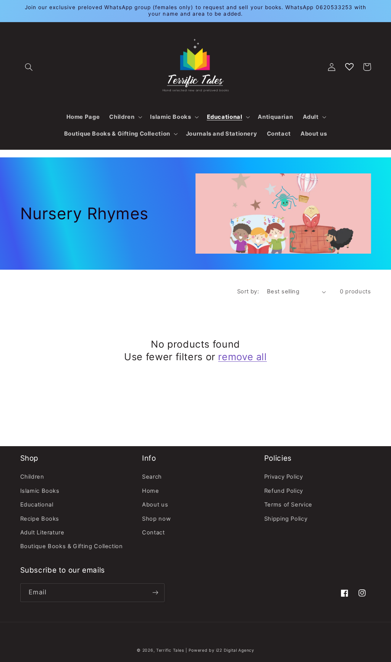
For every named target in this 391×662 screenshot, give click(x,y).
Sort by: (248, 291)
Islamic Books (40, 490)
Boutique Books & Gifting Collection (71, 546)
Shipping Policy (285, 518)
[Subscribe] (155, 592)
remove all (242, 357)
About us (155, 504)
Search (152, 476)
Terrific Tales (170, 650)
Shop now (156, 518)
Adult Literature (42, 532)
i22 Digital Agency (235, 650)
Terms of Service (288, 504)
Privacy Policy (283, 476)
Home (150, 490)
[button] (29, 67)
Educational (36, 504)
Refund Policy (283, 490)
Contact (153, 532)
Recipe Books (40, 518)
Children (32, 476)
